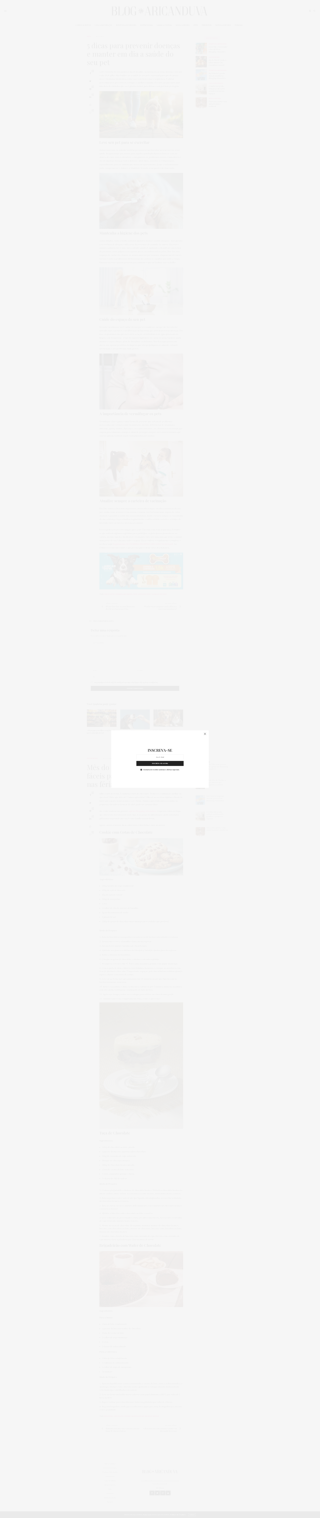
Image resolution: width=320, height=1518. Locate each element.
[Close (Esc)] (205, 734)
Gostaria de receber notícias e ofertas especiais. (161, 769)
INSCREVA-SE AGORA (160, 763)
